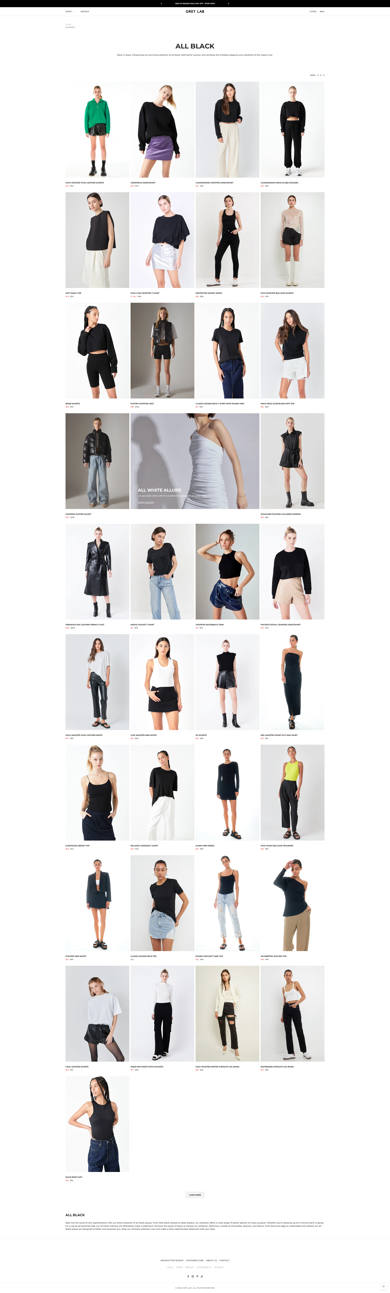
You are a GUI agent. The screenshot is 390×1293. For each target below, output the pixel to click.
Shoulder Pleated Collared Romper (281, 514)
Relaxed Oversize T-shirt (144, 846)
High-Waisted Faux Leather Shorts (85, 183)
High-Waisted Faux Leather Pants (84, 735)
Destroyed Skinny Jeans (209, 293)
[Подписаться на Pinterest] (197, 1276)
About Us (211, 1260)
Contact (224, 1260)
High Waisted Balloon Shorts (277, 293)
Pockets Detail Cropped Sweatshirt (281, 624)
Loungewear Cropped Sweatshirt (214, 183)
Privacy (189, 1267)
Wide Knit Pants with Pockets (147, 1067)
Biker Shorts (73, 403)
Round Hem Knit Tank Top (209, 956)
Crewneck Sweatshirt (143, 183)
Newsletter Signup (172, 1260)
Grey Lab (186, 1288)
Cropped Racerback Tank (210, 624)
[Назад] (161, 3)
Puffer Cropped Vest (142, 403)
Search (85, 11)
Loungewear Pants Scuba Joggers (279, 183)
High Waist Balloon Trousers (277, 846)
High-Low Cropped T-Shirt (145, 293)
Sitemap (218, 1267)
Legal (170, 1267)
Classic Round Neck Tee (143, 956)
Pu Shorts (201, 735)
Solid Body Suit (74, 1177)
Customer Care (195, 1260)
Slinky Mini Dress (205, 846)
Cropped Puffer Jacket (78, 514)
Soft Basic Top (73, 293)
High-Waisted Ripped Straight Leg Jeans (217, 1067)
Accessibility (204, 1267)
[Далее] (228, 3)
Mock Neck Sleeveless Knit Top (277, 403)
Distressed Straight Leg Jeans (277, 1067)
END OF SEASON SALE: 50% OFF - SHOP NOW (195, 3)
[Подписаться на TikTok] (201, 1276)
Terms (179, 1267)
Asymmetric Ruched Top (274, 956)
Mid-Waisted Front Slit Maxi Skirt (279, 735)
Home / (69, 24)
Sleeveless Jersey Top (78, 846)
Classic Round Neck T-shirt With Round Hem (220, 403)
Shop (68, 11)
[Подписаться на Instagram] (192, 1276)
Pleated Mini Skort (76, 956)
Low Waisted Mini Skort (144, 735)
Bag (322, 11)
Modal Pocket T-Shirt (142, 624)
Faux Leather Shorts (77, 1067)
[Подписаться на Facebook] (188, 1276)
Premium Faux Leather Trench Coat (85, 624)
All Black (70, 27)
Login (313, 11)
